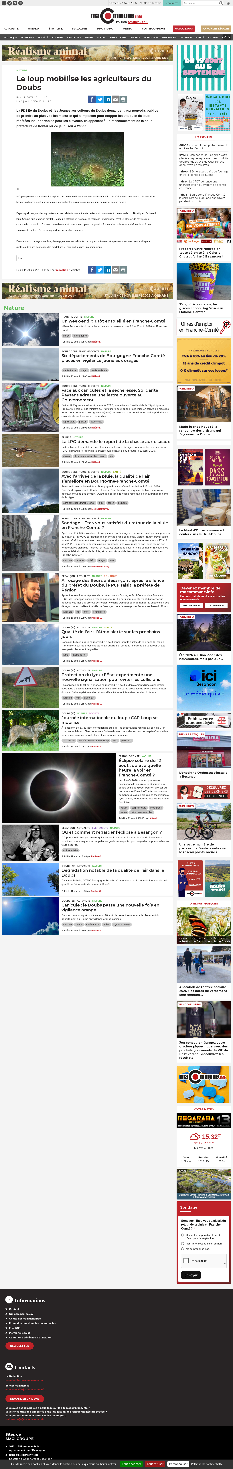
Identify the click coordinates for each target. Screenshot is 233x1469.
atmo (65, 655)
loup (20, 258)
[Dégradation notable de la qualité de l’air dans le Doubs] (30, 879)
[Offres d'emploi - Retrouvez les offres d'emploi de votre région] (204, 334)
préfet (86, 612)
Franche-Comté (72, 316)
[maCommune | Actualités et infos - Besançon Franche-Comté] (117, 16)
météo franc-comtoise (141, 812)
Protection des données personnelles (32, 1323)
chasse (66, 456)
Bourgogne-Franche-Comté (80, 351)
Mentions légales (19, 1332)
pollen (111, 503)
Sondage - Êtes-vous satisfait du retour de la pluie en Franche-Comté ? (203, 1224)
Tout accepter (131, 1464)
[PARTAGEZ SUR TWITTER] (99, 99)
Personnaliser (178, 1464)
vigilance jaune (99, 370)
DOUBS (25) (68, 627)
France (66, 437)
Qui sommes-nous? (21, 1313)
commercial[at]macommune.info (25, 1389)
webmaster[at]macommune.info (25, 1419)
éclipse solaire (139, 808)
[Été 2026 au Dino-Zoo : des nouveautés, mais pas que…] (204, 632)
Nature (21, 70)
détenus (80, 560)
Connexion (216, 605)
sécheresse (96, 421)
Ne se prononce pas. (198, 1248)
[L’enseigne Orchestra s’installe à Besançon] (204, 749)
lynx (78, 698)
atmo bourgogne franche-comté (78, 503)
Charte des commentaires (25, 1318)
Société (94, 713)
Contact (14, 1309)
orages (84, 370)
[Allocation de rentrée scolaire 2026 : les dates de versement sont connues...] (204, 964)
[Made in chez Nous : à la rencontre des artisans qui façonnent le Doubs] (204, 404)
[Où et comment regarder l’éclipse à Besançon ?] (30, 841)
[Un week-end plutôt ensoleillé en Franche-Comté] (30, 329)
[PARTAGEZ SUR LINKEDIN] (107, 99)
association (69, 740)
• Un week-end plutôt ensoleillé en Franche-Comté (203, 146)
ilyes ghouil (156, 808)
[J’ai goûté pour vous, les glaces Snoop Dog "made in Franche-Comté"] (204, 281)
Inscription (191, 605)
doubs (79, 924)
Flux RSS (14, 1328)
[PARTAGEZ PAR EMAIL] (115, 99)
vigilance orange (121, 924)
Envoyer (191, 1275)
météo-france (80, 336)
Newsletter (19, 1346)
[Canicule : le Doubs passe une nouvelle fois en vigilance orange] (30, 913)
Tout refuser (155, 1464)
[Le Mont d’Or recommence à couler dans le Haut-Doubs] (204, 507)
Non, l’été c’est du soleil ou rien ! (204, 1243)
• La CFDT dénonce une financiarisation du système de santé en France (202, 185)
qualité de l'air (79, 655)
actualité (83, 576)
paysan (82, 421)
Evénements (100, 828)
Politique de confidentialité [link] (207, 1464)
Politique (110, 576)
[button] (221, 3)
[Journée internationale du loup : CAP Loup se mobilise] (30, 726)
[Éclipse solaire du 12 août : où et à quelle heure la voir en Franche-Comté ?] (59, 769)
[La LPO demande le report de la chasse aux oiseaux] (30, 450)
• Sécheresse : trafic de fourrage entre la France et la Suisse (203, 173)
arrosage (67, 612)
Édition (121, 22)
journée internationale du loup (94, 740)
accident (67, 698)
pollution (122, 503)
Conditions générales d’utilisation (30, 1337)
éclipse (124, 808)
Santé (117, 472)
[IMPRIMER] (123, 99)
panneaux (89, 698)
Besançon (68, 576)
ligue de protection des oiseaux (90, 456)
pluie (101, 503)
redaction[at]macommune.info (24, 1379)
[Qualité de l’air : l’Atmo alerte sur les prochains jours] (30, 640)
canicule (67, 560)
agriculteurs (69, 421)
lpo (111, 456)
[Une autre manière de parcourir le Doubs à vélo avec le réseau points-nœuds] (204, 821)
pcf (77, 612)
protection (126, 740)
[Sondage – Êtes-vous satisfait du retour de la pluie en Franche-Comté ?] (30, 531)
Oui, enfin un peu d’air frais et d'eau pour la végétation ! (203, 1237)
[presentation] (179, 924)
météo (66, 336)
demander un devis (25, 1398)
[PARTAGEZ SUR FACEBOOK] (92, 99)
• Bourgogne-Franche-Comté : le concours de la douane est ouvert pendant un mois (202, 198)
